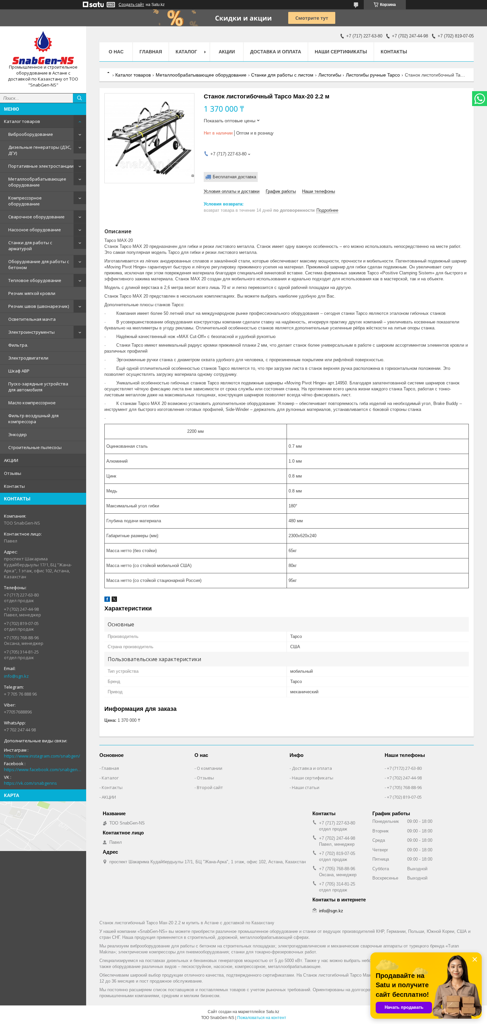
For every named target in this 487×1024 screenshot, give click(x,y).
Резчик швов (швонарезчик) (38, 306)
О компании (209, 768)
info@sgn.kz (16, 676)
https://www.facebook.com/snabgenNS (43, 769)
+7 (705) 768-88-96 (404, 787)
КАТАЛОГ (186, 51)
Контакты (14, 486)
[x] (114, 600)
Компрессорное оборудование (25, 201)
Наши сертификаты (341, 51)
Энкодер (17, 434)
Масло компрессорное (32, 403)
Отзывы (12, 473)
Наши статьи (305, 787)
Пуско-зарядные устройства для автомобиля (38, 387)
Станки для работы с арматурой (30, 246)
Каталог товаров (22, 121)
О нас (116, 51)
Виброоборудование (30, 134)
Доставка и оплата (275, 51)
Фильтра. (18, 345)
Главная (150, 51)
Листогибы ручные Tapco (373, 75)
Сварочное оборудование (36, 217)
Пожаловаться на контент (261, 1017)
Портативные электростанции (41, 166)
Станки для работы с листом (282, 75)
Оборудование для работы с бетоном (38, 264)
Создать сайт (131, 4)
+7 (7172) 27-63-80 (404, 768)
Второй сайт (210, 787)
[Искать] (79, 98)
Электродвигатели (28, 358)
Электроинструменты (31, 332)
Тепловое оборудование (34, 280)
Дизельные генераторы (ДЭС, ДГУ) (39, 150)
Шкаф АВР (18, 371)
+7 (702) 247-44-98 (404, 778)
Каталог (110, 778)
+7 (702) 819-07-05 (404, 797)
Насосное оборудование (34, 230)
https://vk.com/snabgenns (30, 783)
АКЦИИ (11, 460)
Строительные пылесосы (35, 447)
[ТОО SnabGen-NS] (43, 47)
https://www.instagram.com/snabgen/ (42, 756)
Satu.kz (272, 1011)
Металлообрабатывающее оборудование (37, 182)
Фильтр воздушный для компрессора (33, 419)
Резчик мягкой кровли (31, 293)
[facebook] (107, 600)
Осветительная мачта (32, 319)
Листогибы (329, 75)
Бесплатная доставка (234, 176)
